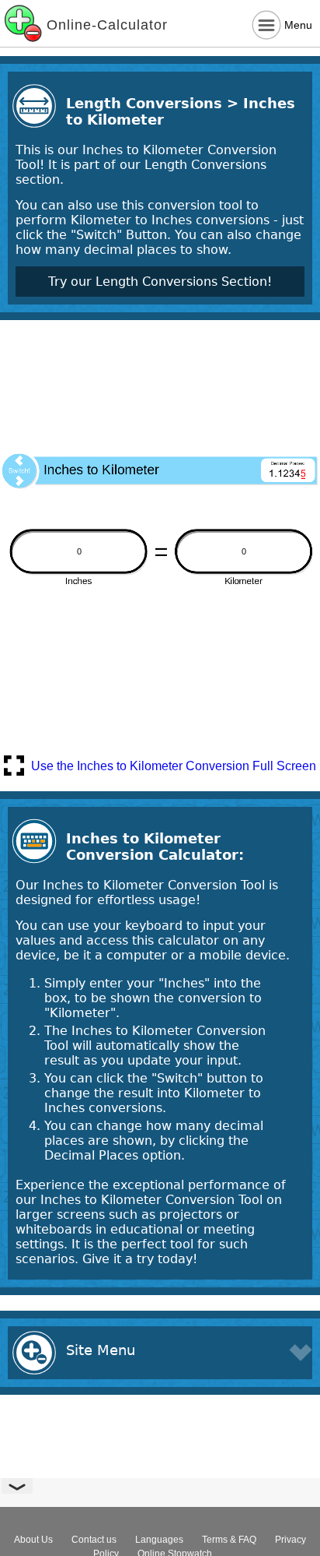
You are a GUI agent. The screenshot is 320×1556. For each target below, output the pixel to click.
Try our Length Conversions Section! (160, 281)
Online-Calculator (107, 25)
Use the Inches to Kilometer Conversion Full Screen (173, 766)
